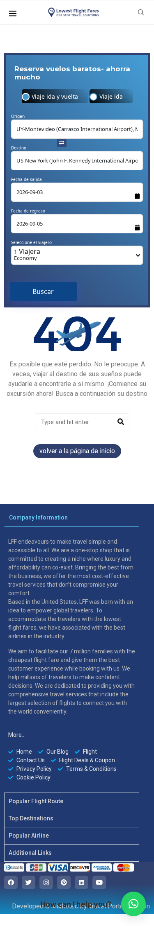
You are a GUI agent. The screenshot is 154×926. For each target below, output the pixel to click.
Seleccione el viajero (31, 242)
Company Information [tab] (38, 517)
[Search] (120, 422)
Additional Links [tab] (30, 852)
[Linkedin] (81, 882)
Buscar (43, 291)
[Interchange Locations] (62, 142)
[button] (133, 904)
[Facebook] (11, 882)
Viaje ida (111, 96)
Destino (18, 148)
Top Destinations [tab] (31, 818)
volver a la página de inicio (77, 451)
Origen (18, 116)
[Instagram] (46, 882)
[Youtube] (99, 882)
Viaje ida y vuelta (55, 96)
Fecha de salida (26, 179)
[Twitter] (28, 882)
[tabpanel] (71, 659)
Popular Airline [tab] (29, 835)
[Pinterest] (64, 882)
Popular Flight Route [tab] (36, 801)
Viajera (27, 254)
